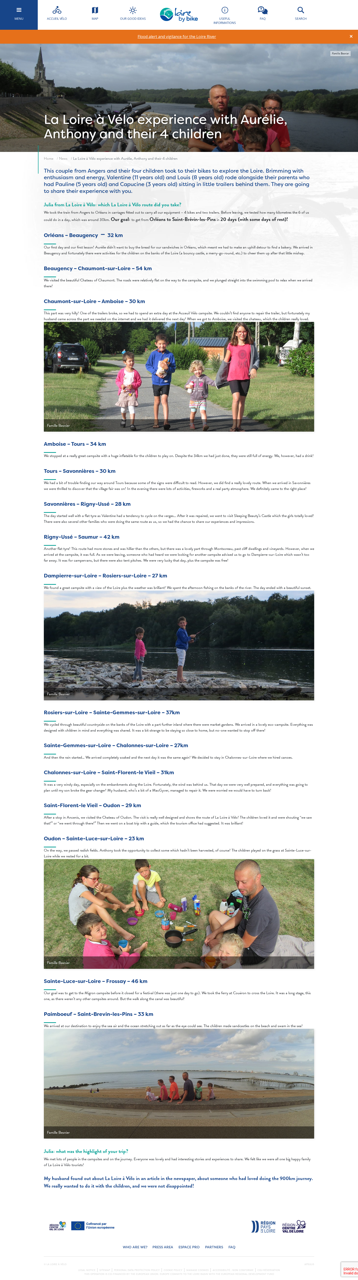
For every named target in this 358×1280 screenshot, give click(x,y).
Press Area (162, 1247)
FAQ (232, 1247)
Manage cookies (197, 1270)
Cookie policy (173, 1270)
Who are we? (135, 1247)
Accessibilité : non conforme (233, 1270)
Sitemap (104, 1270)
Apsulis (309, 1264)
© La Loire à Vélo (55, 1264)
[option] (177, 36)
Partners (214, 1247)
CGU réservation (268, 1270)
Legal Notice (86, 1270)
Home (48, 158)
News (63, 158)
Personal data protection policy (137, 1270)
